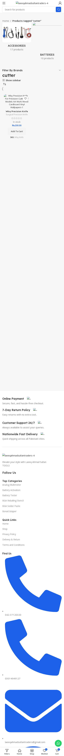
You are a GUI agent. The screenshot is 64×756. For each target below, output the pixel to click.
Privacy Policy (9, 534)
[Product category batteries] (47, 42)
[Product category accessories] (16, 38)
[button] (17, 131)
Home (5, 523)
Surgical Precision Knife (17, 114)
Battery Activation (11, 490)
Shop (4, 528)
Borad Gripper (9, 511)
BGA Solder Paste (11, 506)
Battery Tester (9, 495)
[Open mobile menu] (4, 3)
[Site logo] (32, 2)
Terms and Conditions (13, 544)
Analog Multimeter (11, 484)
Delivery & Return (11, 539)
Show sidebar (13, 80)
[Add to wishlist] (25, 98)
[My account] (60, 3)
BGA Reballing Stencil (13, 500)
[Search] (58, 9)
